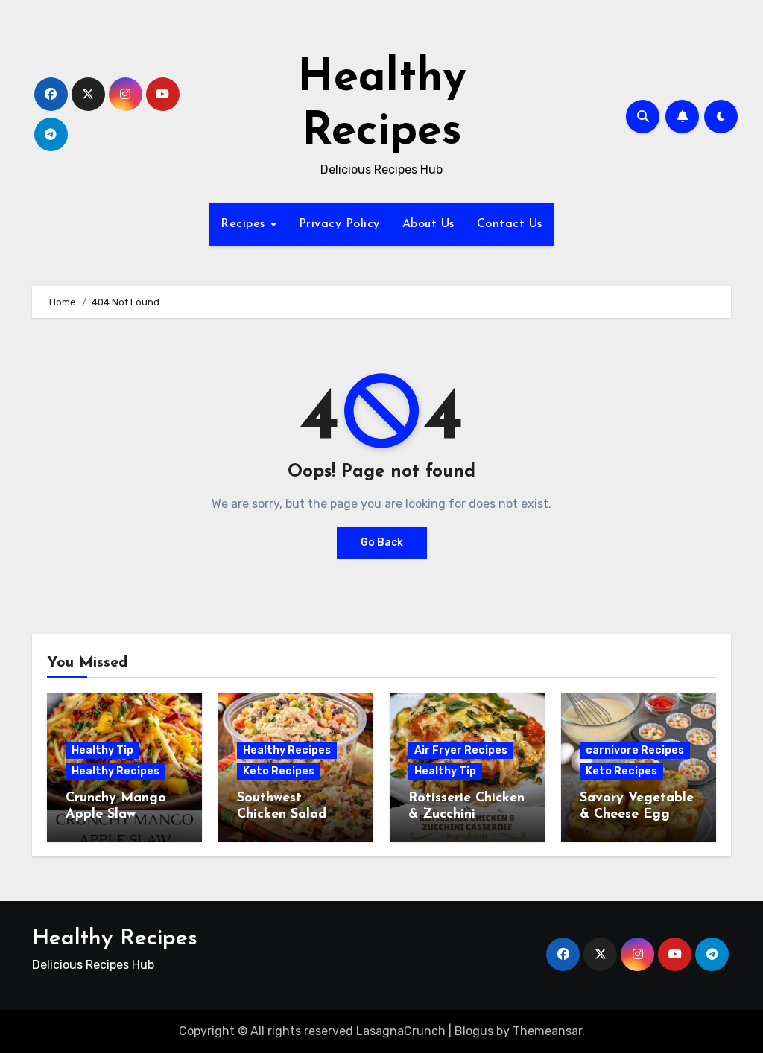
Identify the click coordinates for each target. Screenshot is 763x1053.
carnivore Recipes (635, 750)
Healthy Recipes (115, 771)
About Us (428, 224)
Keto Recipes (278, 771)
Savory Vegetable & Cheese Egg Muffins (637, 814)
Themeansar (547, 1031)
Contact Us (509, 224)
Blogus (474, 1031)
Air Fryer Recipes (460, 750)
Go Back (382, 542)
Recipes (245, 224)
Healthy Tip (102, 750)
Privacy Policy (339, 224)
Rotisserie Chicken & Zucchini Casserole (466, 814)
